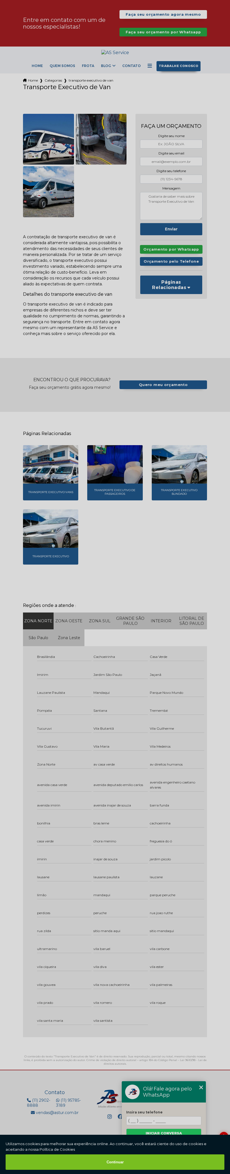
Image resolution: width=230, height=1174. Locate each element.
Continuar (115, 1162)
